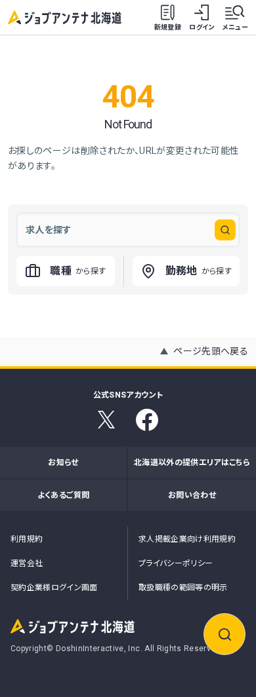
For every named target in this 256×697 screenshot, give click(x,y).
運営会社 (27, 563)
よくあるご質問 (63, 495)
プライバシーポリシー (176, 563)
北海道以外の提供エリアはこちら (192, 462)
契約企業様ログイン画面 (54, 587)
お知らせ (63, 462)
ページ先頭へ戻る (210, 351)
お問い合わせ (192, 495)
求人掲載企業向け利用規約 (187, 539)
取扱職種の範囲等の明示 (183, 587)
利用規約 (27, 539)
